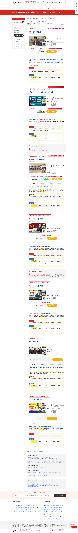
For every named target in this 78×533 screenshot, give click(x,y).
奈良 (28, 509)
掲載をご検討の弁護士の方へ (16, 525)
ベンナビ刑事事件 (15, 8)
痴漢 (32, 457)
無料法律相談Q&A (55, 2)
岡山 (23, 511)
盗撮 (53, 457)
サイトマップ (59, 524)
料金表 (42, 364)
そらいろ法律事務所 (35, 32)
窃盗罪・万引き (57, 459)
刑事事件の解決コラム (52, 524)
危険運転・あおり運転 (59, 461)
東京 (19, 505)
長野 (34, 467)
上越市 (36, 472)
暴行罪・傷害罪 (51, 458)
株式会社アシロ (24, 529)
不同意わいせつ (42, 457)
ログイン (48, 2)
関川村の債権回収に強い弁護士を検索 (34, 485)
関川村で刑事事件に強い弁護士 (43, 8)
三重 (26, 507)
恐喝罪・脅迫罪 (38, 459)
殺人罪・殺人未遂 (31, 459)
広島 (26, 511)
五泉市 (56, 472)
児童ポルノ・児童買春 (44, 458)
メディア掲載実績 (24, 525)
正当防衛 (57, 458)
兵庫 (21, 509)
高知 (38, 511)
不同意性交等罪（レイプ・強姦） (34, 458)
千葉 (27, 505)
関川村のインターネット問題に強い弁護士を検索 (50, 485)
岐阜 (21, 507)
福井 (42, 467)
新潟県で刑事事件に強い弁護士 (32, 8)
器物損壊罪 (43, 459)
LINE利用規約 (40, 19)
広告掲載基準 (63, 525)
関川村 (44, 475)
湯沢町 (33, 475)
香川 (33, 511)
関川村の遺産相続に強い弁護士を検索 (34, 484)
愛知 (19, 507)
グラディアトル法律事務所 (37, 159)
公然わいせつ (36, 457)
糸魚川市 (59, 472)
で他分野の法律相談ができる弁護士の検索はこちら (36, 451)
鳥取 (19, 511)
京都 (23, 509)
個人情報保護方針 (34, 19)
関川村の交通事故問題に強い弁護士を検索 (49, 482)
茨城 (29, 505)
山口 (28, 511)
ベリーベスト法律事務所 (36, 219)
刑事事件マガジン (22, 524)
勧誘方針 (58, 525)
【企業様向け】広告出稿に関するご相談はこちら (31, 526)
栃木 (34, 505)
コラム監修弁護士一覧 (53, 525)
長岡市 (33, 472)
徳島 (31, 511)
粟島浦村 (47, 475)
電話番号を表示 (41, 51)
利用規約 (28, 19)
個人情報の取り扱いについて (39, 525)
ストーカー (56, 462)
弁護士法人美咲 (33, 341)
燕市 (46, 472)
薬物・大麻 (36, 461)
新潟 (31, 467)
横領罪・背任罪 (31, 461)
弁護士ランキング (20, 526)
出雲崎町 (29, 475)
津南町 (37, 475)
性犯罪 (29, 457)
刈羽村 (40, 475)
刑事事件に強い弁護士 (23, 8)
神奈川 (22, 505)
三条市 (39, 472)
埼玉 (24, 505)
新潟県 (30, 161)
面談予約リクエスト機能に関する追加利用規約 (46, 526)
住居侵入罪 (48, 459)
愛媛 (35, 511)
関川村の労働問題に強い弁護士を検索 (48, 484)
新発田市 (43, 472)
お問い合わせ (46, 525)
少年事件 (43, 462)
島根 (21, 511)
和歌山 (31, 509)
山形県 (30, 401)
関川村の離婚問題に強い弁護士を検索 (34, 482)
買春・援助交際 (48, 457)
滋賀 (26, 509)
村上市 (49, 472)
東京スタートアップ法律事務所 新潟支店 (41, 92)
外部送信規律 (14, 526)
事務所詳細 (34, 183)
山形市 (33, 401)
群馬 (31, 505)
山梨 (29, 467)
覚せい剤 (41, 461)
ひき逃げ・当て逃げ (51, 461)
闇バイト (60, 462)
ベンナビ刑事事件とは (15, 524)
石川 (39, 467)
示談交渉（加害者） (49, 462)
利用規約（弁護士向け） (39, 524)
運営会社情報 (28, 524)
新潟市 (33, 161)
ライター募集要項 (31, 525)
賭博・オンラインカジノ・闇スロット (34, 462)
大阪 (19, 509)
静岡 (23, 507)
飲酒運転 (45, 461)
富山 (37, 467)
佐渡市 (53, 472)
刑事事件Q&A (46, 524)
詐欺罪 (52, 459)
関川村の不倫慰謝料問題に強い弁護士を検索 (35, 486)
